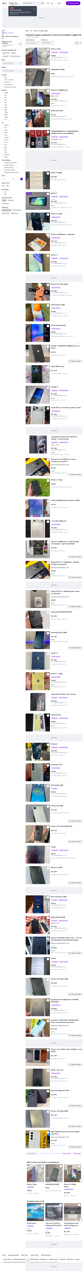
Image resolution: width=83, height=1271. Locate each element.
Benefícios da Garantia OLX (9, 50)
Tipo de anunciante (7, 197)
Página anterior (31, 1153)
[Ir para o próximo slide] (81, 1180)
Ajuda (4, 1255)
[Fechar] (34, 9)
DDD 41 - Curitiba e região (41, 30)
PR (31, 30)
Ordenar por (5, 207)
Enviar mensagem (76, 361)
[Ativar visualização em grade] (80, 42)
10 (59, 1153)
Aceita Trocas (5, 183)
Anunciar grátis (74, 3)
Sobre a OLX (24, 1255)
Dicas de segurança (13, 1255)
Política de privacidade (19, 1259)
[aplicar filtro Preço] (21, 179)
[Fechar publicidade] (28, 1260)
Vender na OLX (35, 1255)
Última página (77, 1153)
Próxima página (66, 1153)
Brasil (27, 30)
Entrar (59, 3)
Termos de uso (7, 1259)
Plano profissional (46, 1255)
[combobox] (33, 3)
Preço (3, 175)
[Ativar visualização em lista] (76, 42)
